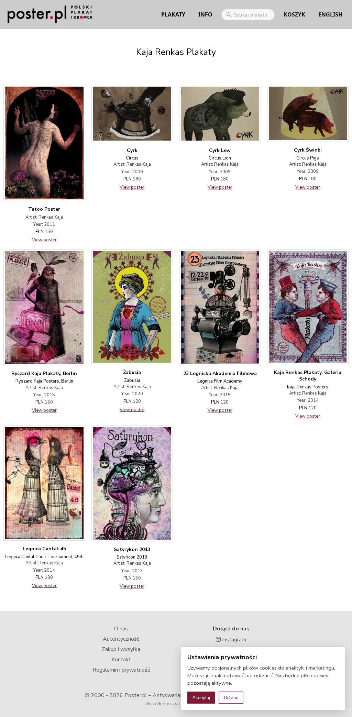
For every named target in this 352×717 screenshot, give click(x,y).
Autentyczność (121, 639)
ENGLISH (330, 14)
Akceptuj (201, 697)
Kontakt (121, 659)
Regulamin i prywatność (121, 670)
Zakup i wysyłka (121, 649)
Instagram (233, 639)
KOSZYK (294, 14)
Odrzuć (231, 697)
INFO (205, 14)
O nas (121, 628)
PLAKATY (173, 14)
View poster (44, 240)
